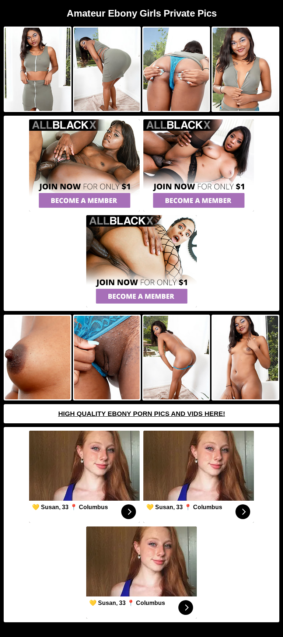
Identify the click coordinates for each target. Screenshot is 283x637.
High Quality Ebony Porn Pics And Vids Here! (141, 413)
